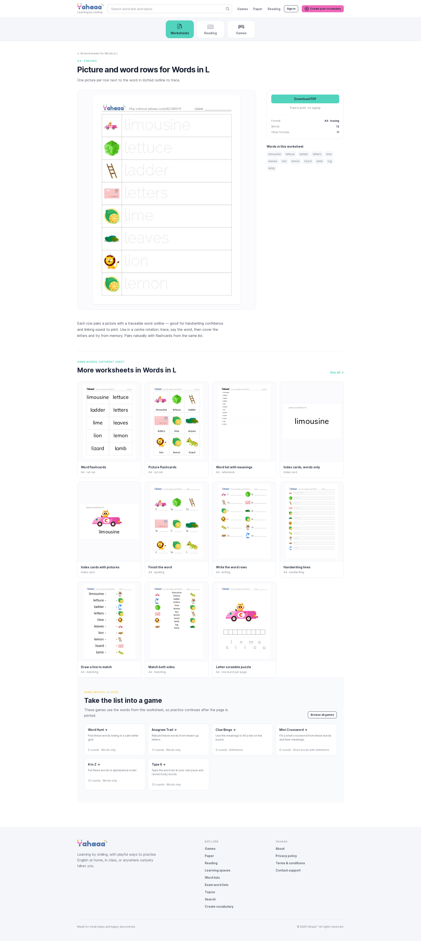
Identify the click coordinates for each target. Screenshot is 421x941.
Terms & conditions (290, 863)
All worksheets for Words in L (97, 53)
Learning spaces (217, 870)
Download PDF (305, 99)
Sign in (291, 8)
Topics (210, 892)
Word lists (212, 877)
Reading (274, 9)
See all (337, 372)
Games (242, 9)
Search (210, 899)
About (280, 848)
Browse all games (322, 714)
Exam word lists (216, 885)
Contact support (288, 870)
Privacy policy (286, 856)
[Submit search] (227, 8)
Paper (257, 9)
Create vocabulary (219, 906)
